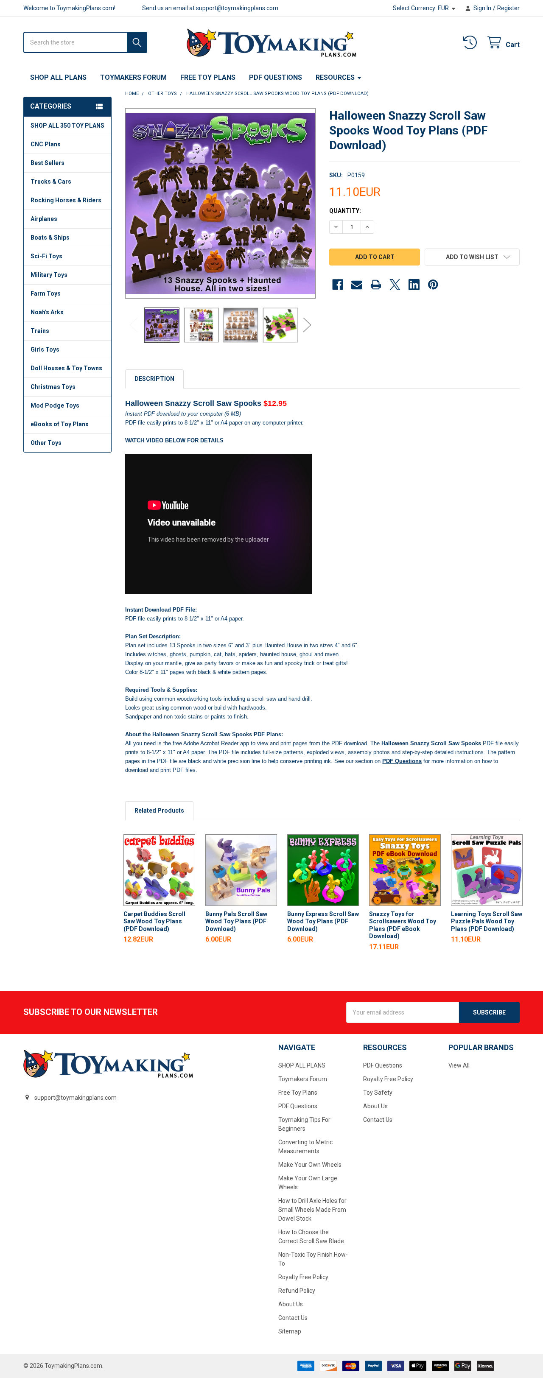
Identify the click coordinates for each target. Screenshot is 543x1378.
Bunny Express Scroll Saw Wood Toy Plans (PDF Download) (323, 921)
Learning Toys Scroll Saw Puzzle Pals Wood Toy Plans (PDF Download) (486, 921)
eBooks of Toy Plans (60, 424)
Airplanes (44, 218)
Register (508, 8)
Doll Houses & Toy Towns (66, 368)
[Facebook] (337, 284)
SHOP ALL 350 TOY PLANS (67, 125)
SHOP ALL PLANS (58, 77)
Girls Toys (45, 349)
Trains (40, 330)
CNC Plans (46, 144)
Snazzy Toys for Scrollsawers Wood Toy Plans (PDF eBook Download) (402, 925)
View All (459, 1065)
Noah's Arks (47, 312)
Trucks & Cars (51, 181)
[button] (472, 257)
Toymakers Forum (133, 77)
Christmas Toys (53, 386)
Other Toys (46, 442)
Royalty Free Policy (303, 1277)
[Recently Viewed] (471, 42)
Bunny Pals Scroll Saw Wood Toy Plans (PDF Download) (236, 921)
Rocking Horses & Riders (66, 200)
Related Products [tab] (159, 810)
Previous (133, 325)
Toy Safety (377, 1092)
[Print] (375, 284)
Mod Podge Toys (55, 405)
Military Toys (49, 274)
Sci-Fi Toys (46, 256)
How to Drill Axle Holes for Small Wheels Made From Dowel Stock (312, 1209)
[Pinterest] (433, 284)
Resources (335, 77)
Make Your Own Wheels (309, 1164)
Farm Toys (46, 293)
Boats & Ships (50, 237)
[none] (220, 203)
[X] (394, 284)
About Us (290, 1304)
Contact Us (293, 1317)
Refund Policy (296, 1290)
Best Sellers (47, 162)
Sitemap (289, 1331)
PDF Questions (275, 77)
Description (154, 378)
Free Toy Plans (207, 77)
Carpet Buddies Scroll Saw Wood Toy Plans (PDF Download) (154, 921)
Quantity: (345, 210)
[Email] (356, 284)
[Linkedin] (414, 284)
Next (307, 325)
